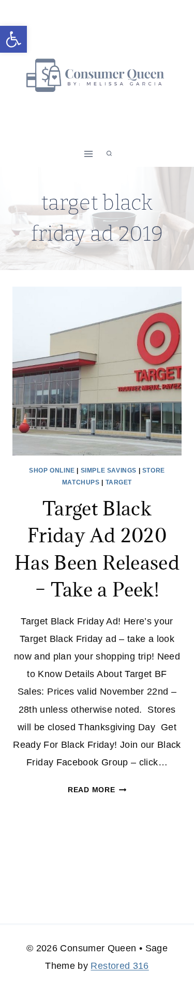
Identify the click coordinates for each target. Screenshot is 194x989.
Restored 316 (119, 966)
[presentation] (97, 371)
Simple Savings (109, 470)
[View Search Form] (109, 154)
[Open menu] (88, 154)
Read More (97, 790)
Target (119, 482)
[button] (13, 39)
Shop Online (52, 470)
